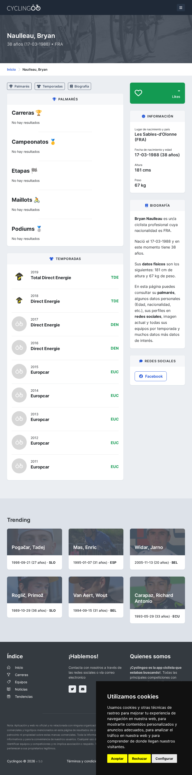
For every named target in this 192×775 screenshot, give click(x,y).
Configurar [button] (164, 758)
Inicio (11, 69)
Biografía (81, 86)
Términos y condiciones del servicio (94, 761)
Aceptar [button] (117, 758)
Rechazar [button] (139, 758)
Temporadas (52, 86)
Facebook (153, 376)
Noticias (21, 689)
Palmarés (22, 86)
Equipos (21, 682)
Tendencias (24, 696)
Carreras (21, 675)
